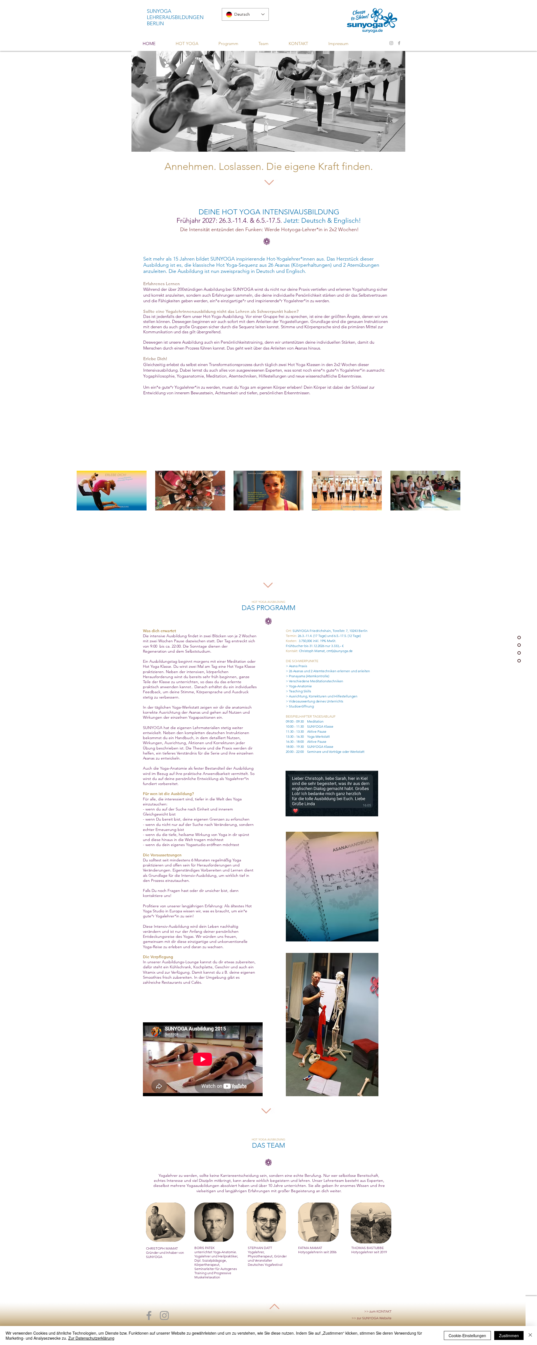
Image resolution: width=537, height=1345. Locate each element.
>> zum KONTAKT (378, 1311)
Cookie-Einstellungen (467, 1335)
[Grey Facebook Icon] (399, 43)
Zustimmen (509, 1335)
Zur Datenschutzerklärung (91, 1338)
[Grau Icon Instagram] (391, 43)
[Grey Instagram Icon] (164, 1315)
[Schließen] (530, 1335)
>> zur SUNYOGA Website (372, 1318)
